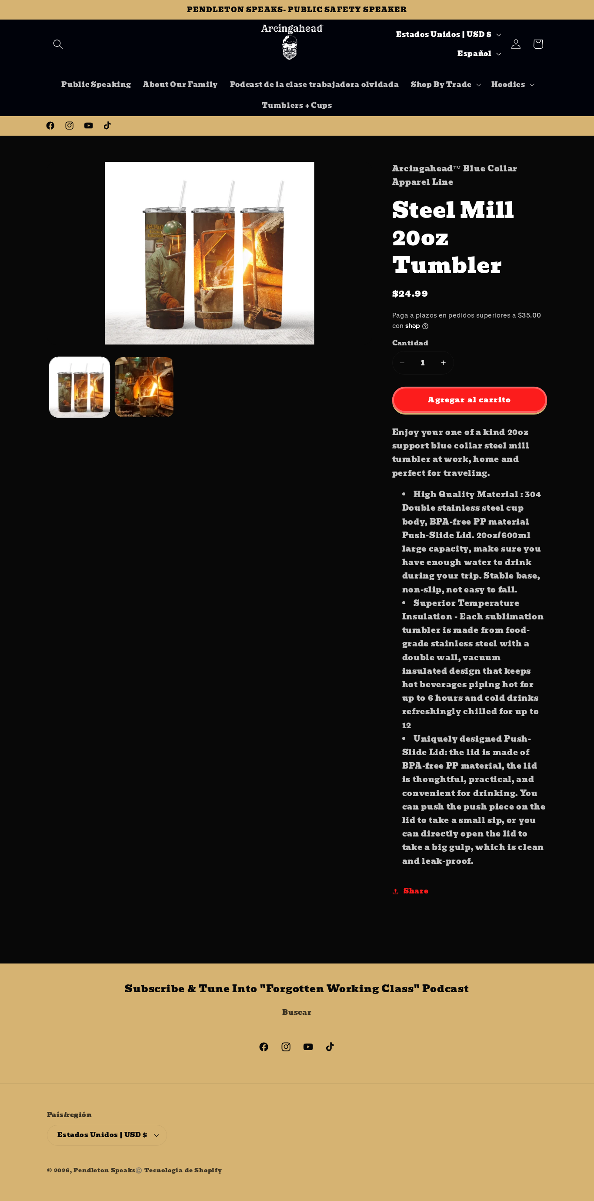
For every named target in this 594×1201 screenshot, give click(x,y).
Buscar (296, 1012)
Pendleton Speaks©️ (108, 1170)
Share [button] (416, 891)
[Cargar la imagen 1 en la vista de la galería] (80, 387)
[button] (58, 44)
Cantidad (410, 343)
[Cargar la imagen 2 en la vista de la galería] (144, 387)
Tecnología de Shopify (183, 1170)
